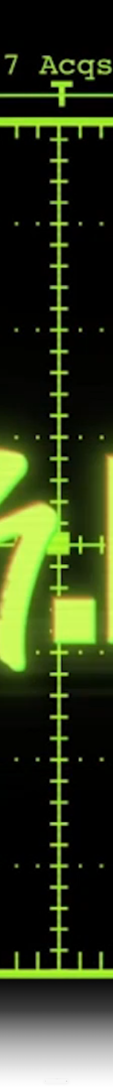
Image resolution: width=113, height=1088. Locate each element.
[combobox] (56, 1081)
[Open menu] (66, 1081)
